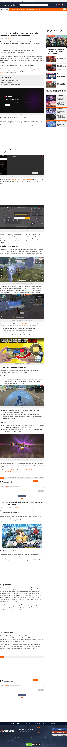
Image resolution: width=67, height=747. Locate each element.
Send (41, 490)
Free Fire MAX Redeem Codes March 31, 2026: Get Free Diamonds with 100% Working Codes (61, 97)
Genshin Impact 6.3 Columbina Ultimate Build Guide (61, 110)
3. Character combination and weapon (10, 84)
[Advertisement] (22, 21)
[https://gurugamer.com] (7, 731)
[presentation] (4, 478)
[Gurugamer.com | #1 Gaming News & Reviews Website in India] (7, 5)
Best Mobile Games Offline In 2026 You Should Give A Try (61, 75)
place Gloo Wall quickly (24, 324)
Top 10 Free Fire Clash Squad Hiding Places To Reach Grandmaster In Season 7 (18, 50)
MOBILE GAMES (15, 723)
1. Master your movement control (9, 80)
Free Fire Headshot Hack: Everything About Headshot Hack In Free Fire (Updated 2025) (61, 83)
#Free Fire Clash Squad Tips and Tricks (33, 477)
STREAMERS (24, 9)
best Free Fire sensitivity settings (26, 151)
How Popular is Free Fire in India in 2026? (62, 57)
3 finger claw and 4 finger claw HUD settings (21, 179)
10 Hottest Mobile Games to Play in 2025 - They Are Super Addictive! (56, 51)
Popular (41, 481)
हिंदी (64, 9)
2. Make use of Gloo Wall (7, 82)
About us (39, 727)
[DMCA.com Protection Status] (33, 745)
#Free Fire (15, 1)
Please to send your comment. (10, 486)
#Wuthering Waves (21, 1)
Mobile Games (11, 38)
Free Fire (10, 470)
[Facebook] (56, 5)
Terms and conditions (42, 730)
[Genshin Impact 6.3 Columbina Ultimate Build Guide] (51, 111)
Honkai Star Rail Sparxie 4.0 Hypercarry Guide (61, 103)
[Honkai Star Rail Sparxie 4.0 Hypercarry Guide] (51, 104)
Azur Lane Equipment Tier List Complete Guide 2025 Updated (62, 67)
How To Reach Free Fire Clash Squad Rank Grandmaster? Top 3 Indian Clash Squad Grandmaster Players (22, 47)
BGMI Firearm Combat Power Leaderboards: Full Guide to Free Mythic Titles (61, 117)
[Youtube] (59, 5)
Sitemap (39, 732)
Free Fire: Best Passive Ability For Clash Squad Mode (12, 52)
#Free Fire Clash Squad (17, 477)
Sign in (65, 4)
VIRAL (18, 9)
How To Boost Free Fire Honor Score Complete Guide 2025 (61, 123)
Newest (35, 481)
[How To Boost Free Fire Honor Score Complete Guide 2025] (51, 124)
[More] (42, 9)
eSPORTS (12, 9)
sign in (6, 486)
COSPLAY (31, 9)
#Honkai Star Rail (30, 1)
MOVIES (38, 9)
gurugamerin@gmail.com (24, 731)
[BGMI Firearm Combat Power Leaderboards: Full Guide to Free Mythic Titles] (51, 117)
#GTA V (10, 1)
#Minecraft (5, 1)
